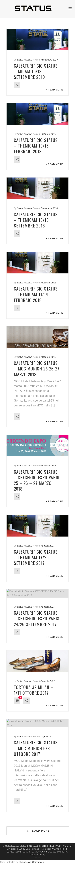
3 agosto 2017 (47, 607)
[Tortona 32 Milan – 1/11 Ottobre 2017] (37, 661)
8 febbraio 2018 (48, 282)
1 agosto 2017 (47, 736)
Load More (40, 830)
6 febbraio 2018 (48, 465)
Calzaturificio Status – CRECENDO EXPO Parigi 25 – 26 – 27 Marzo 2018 (37, 480)
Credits (37, 857)
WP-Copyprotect (36, 862)
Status (20, 60)
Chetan (22, 862)
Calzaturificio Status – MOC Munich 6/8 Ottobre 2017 (36, 748)
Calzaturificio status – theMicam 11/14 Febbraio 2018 (36, 294)
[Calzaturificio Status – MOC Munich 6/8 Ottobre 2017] (37, 723)
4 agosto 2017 (47, 546)
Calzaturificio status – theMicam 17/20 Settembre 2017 (36, 557)
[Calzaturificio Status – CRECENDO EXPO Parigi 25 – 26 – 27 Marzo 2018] (37, 445)
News (29, 60)
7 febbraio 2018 (48, 357)
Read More (55, 90)
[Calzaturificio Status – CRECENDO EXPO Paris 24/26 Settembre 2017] (37, 593)
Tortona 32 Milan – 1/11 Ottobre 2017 (33, 690)
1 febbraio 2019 (48, 134)
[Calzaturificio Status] (37, 8)
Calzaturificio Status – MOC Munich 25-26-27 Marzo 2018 (36, 368)
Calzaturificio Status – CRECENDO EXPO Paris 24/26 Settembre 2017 (36, 618)
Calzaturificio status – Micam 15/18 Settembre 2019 (36, 71)
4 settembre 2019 (49, 60)
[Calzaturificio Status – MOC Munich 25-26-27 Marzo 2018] (37, 337)
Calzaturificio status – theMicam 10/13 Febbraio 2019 (36, 145)
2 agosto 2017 (47, 681)
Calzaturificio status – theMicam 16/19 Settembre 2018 (36, 220)
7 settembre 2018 (49, 208)
